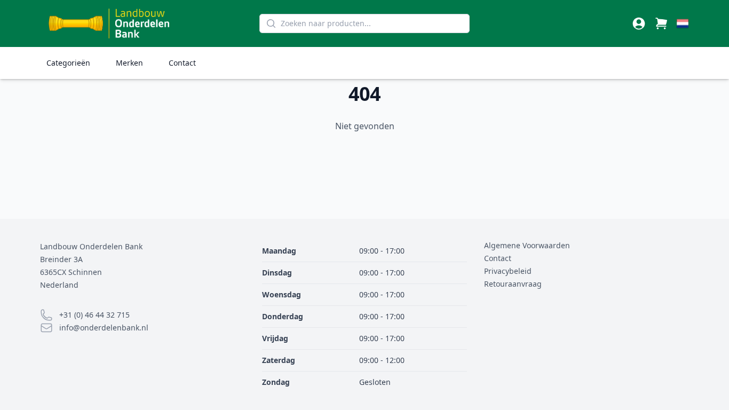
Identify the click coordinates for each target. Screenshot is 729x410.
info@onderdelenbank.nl (103, 327)
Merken (129, 63)
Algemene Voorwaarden (527, 245)
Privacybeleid (508, 271)
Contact (182, 63)
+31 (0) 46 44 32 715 (94, 315)
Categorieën (68, 63)
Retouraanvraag (513, 284)
